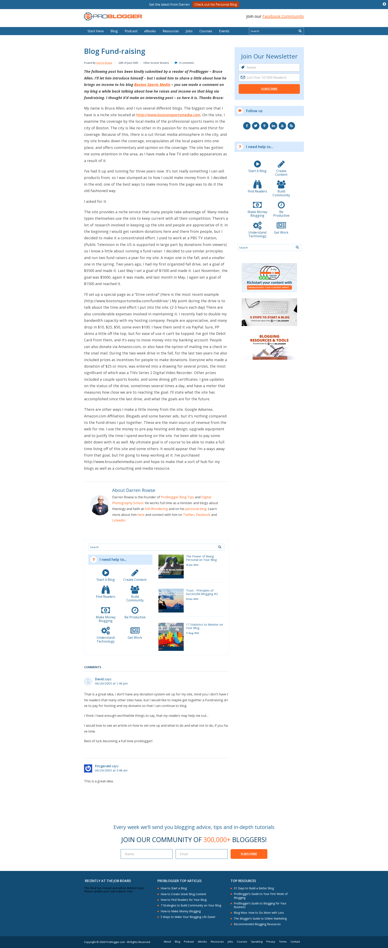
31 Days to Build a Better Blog (254, 888)
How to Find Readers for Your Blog (184, 900)
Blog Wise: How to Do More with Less (259, 913)
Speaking (257, 941)
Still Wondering (156, 509)
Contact (295, 941)
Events (224, 31)
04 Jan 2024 (192, 599)
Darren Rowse (104, 63)
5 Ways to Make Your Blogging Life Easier (188, 917)
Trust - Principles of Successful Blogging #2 (202, 592)
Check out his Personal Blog (215, 4)
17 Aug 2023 (192, 633)
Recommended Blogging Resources (257, 924)
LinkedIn (118, 520)
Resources (171, 31)
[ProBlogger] (113, 16)
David (99, 679)
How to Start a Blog (174, 888)
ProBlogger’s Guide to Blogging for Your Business (260, 905)
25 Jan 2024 (192, 565)
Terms (283, 941)
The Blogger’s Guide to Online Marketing (260, 918)
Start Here (96, 31)
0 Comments (186, 63)
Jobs (189, 31)
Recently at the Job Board (108, 880)
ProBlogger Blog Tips (177, 497)
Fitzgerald (103, 766)
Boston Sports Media (152, 84)
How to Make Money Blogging (181, 911)
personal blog (196, 509)
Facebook (203, 514)
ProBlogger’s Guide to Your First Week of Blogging (261, 895)
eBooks (150, 31)
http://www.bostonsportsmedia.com (168, 114)
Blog (9, 24)
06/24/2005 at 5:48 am (111, 770)
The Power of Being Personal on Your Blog (201, 558)
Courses (205, 31)
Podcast (131, 31)
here (140, 514)
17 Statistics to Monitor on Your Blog (204, 626)
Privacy (270, 941)
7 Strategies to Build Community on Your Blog (191, 905)
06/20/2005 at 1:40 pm (111, 683)
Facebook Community (283, 16)
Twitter (188, 514)
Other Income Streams (156, 63)
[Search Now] (300, 31)
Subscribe (269, 89)
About (167, 941)
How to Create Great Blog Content (183, 894)
